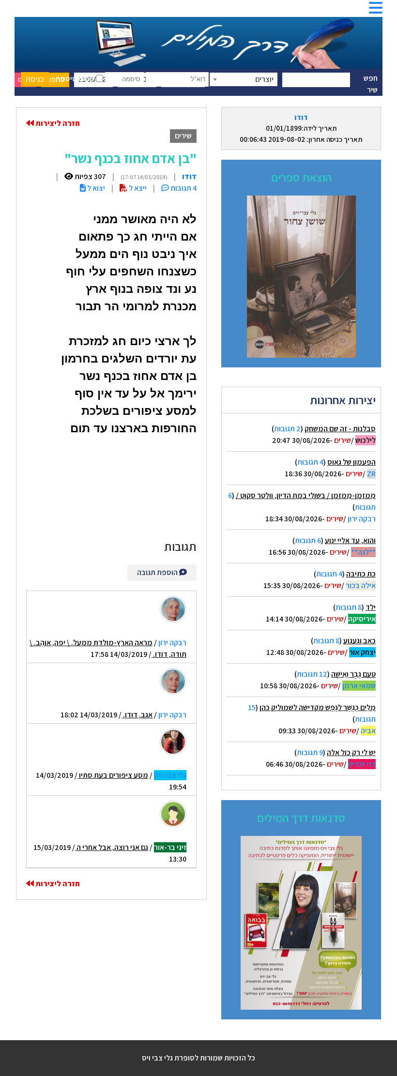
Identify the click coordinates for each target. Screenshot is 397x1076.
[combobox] (243, 79)
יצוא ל (95, 188)
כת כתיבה (361, 574)
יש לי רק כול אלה (351, 752)
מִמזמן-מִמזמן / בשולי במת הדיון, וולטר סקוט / (306, 495)
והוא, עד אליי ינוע (350, 540)
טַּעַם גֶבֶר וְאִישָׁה (353, 674)
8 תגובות (349, 607)
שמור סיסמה (76, 79)
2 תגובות (287, 429)
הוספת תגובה (158, 572)
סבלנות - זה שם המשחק (340, 429)
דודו (301, 117)
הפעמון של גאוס (351, 462)
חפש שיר (371, 84)
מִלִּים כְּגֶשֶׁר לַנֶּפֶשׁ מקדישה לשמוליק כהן (318, 707)
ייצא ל (137, 188)
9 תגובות (310, 752)
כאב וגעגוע (359, 641)
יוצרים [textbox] (264, 79)
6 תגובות (308, 540)
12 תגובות (312, 674)
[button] (375, 11)
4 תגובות (310, 462)
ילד (371, 607)
